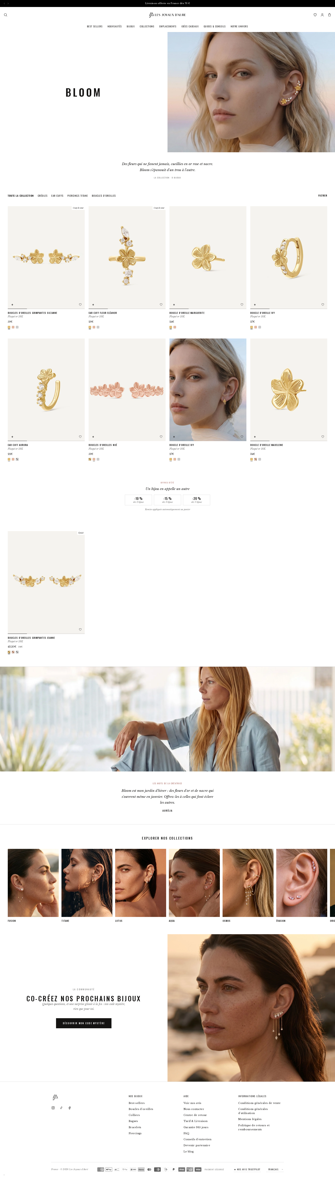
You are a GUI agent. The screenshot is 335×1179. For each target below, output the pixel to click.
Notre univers (239, 26)
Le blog (189, 1151)
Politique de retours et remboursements (253, 1127)
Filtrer (322, 195)
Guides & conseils (215, 26)
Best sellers (95, 26)
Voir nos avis (192, 1103)
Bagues (133, 1121)
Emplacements (167, 26)
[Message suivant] (8, 3)
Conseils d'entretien (198, 1139)
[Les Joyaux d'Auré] (167, 15)
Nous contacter (194, 1109)
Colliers (134, 1115)
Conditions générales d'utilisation (253, 1111)
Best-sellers (137, 1103)
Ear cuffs (57, 195)
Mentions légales (250, 1119)
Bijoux (131, 26)
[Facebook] (69, 1108)
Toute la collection (21, 195)
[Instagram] (53, 1108)
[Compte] (322, 15)
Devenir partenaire (197, 1145)
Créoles (43, 195)
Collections (147, 26)
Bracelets (135, 1127)
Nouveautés (115, 26)
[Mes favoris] (315, 15)
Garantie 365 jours (196, 1127)
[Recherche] (5, 15)
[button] (80, 304)
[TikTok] (61, 1108)
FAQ (186, 1133)
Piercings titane (77, 195)
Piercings (135, 1133)
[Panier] (329, 15)
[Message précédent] (4, 3)
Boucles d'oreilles (104, 195)
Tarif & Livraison (196, 1121)
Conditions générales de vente (259, 1103)
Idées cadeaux (190, 26)
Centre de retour (195, 1115)
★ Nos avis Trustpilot (247, 1169)
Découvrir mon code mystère (84, 1023)
